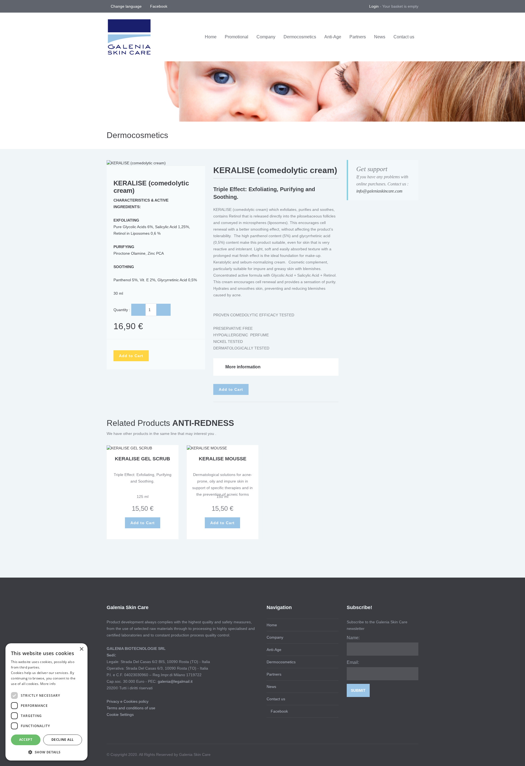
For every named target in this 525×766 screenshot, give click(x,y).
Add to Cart (131, 356)
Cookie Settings (120, 714)
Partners (357, 37)
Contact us (403, 37)
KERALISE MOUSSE (222, 458)
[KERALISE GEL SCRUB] (129, 448)
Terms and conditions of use (131, 708)
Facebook (158, 6)
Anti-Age (332, 37)
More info (48, 683)
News (379, 37)
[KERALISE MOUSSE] (207, 448)
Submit (358, 690)
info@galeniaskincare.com (379, 191)
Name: (353, 637)
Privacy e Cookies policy (127, 701)
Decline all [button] (62, 739)
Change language (127, 6)
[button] (46, 752)
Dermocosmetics (300, 37)
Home (211, 37)
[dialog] (46, 702)
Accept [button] (25, 739)
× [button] (81, 649)
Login (374, 6)
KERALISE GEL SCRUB (142, 458)
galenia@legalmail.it (175, 681)
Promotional (236, 37)
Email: (353, 662)
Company (265, 37)
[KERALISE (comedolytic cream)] (136, 162)
